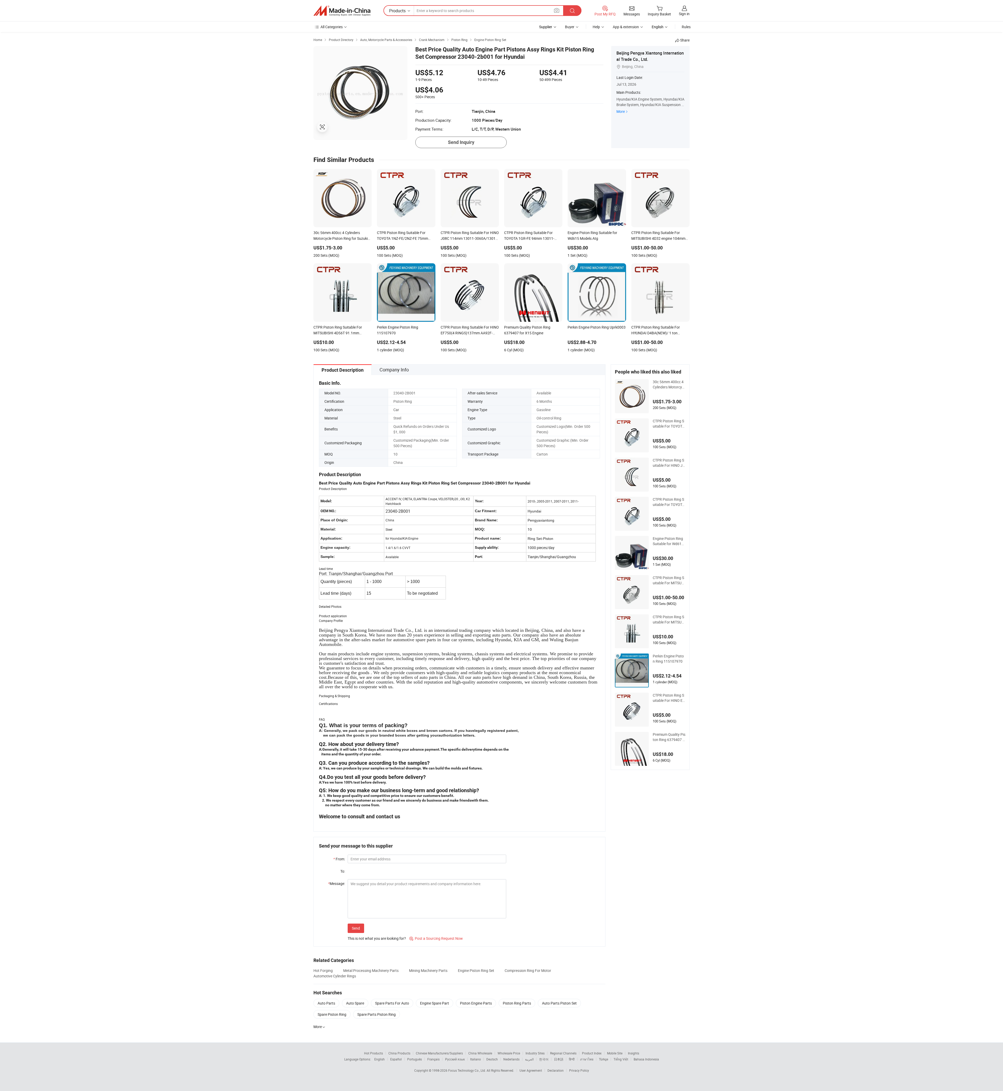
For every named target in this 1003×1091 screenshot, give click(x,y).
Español (396, 1059)
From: (339, 858)
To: (342, 871)
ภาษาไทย (586, 1059)
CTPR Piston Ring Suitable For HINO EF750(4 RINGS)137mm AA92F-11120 (669, 698)
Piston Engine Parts (476, 1003)
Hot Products (373, 1053)
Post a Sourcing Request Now (436, 938)
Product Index (592, 1053)
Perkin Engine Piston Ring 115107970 (668, 659)
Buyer (569, 26)
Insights (633, 1053)
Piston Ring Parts (517, 1003)
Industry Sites (535, 1053)
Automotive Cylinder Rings (334, 975)
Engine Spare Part (434, 1003)
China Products (399, 1053)
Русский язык (455, 1059)
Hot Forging (323, 970)
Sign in (684, 13)
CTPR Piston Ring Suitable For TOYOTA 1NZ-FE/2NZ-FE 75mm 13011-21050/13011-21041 (669, 423)
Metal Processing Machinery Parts (371, 970)
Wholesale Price (509, 1053)
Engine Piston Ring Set (476, 970)
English (379, 1059)
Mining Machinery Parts (428, 970)
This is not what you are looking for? (377, 938)
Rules (686, 26)
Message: (336, 883)
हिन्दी (572, 1059)
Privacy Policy (579, 1070)
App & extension (626, 26)
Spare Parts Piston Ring (376, 1014)
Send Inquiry (461, 142)
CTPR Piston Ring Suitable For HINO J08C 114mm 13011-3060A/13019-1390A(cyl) (669, 463)
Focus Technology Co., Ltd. (467, 1070)
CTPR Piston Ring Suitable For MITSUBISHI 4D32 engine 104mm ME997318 (669, 580)
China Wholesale (480, 1053)
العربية (529, 1059)
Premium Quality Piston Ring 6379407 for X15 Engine (669, 737)
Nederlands (511, 1059)
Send (356, 928)
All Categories (331, 26)
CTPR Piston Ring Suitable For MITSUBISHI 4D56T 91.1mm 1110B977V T (669, 619)
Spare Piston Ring (332, 1014)
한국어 (544, 1059)
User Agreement (531, 1070)
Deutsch (492, 1059)
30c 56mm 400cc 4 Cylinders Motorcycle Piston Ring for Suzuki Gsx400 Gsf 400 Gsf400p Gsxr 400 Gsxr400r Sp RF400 (669, 384)
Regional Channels (563, 1053)
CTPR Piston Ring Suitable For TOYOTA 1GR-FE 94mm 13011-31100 (669, 502)
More (620, 111)
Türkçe (603, 1059)
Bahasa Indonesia (646, 1059)
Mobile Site (614, 1053)
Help (596, 26)
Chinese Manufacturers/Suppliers (439, 1053)
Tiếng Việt (621, 1059)
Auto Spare (355, 1003)
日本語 (558, 1059)
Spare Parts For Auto (392, 1003)
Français (433, 1059)
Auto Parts (326, 1003)
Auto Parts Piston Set (559, 1003)
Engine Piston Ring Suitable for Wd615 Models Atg (668, 541)
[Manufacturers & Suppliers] (341, 10)
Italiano (475, 1059)
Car (396, 409)
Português (414, 1059)
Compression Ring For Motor (528, 970)
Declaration (555, 1070)
